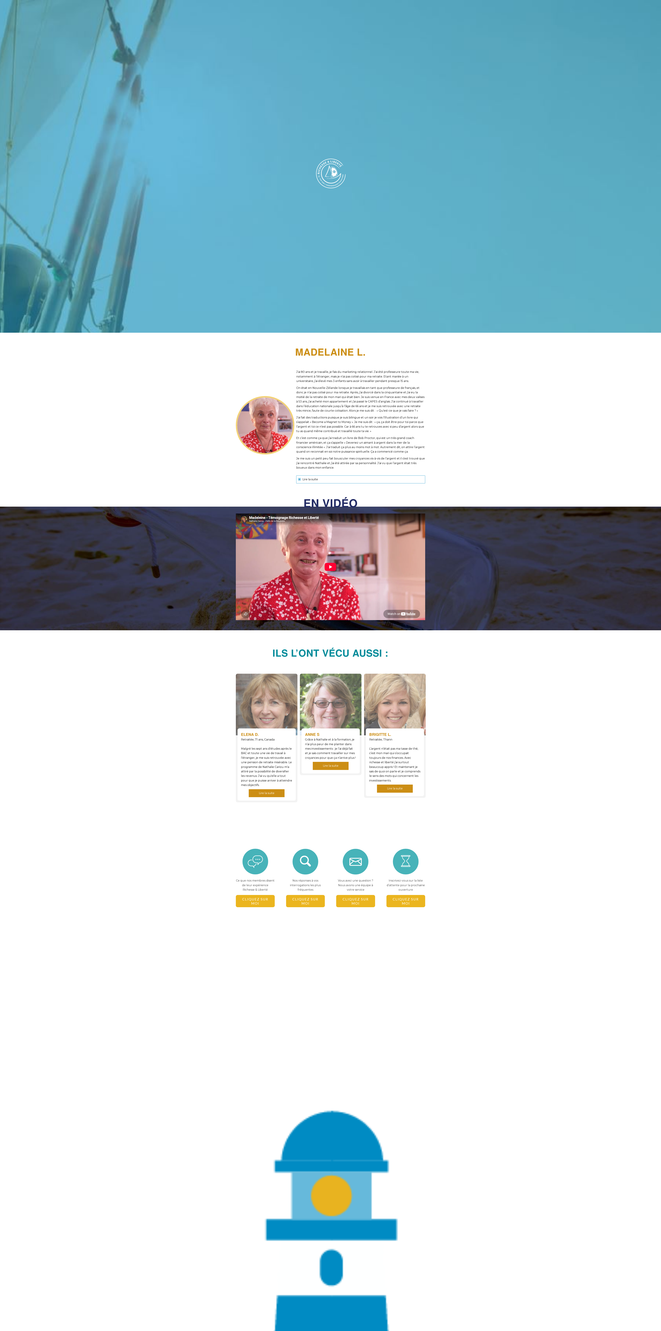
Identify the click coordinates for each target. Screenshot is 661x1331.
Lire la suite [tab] (310, 479)
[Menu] (421, 7)
